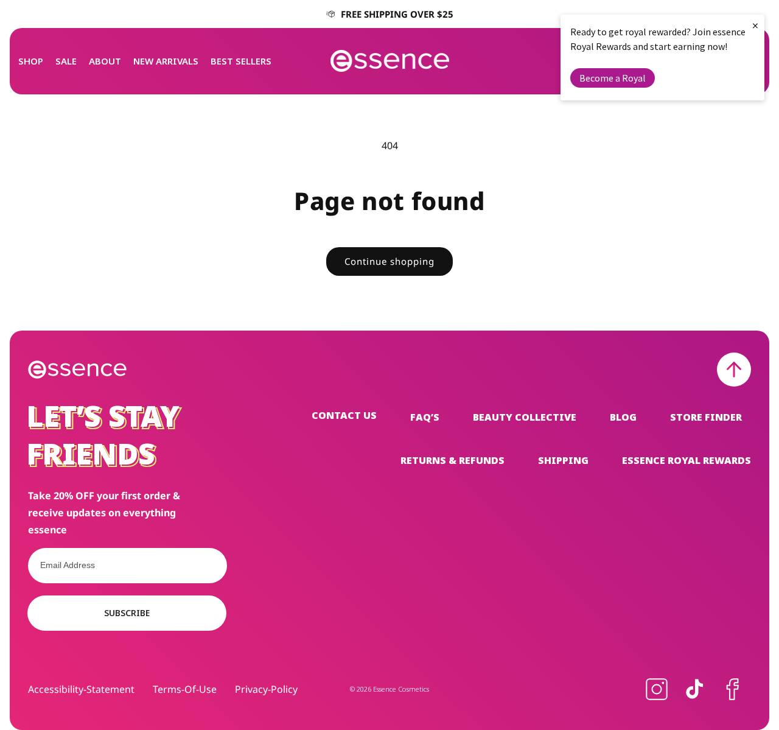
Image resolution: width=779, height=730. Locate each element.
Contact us (344, 416)
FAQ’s (424, 417)
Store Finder (706, 417)
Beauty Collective (524, 417)
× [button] (755, 25)
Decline (359, 400)
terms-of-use (185, 689)
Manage (294, 400)
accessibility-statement (81, 689)
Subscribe (127, 613)
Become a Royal (612, 78)
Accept (454, 400)
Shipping (563, 460)
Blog (623, 417)
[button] (31, 61)
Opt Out (287, 378)
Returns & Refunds (452, 460)
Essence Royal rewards (686, 460)
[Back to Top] (734, 370)
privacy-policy (266, 689)
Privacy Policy (442, 362)
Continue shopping (389, 261)
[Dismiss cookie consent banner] (529, 331)
